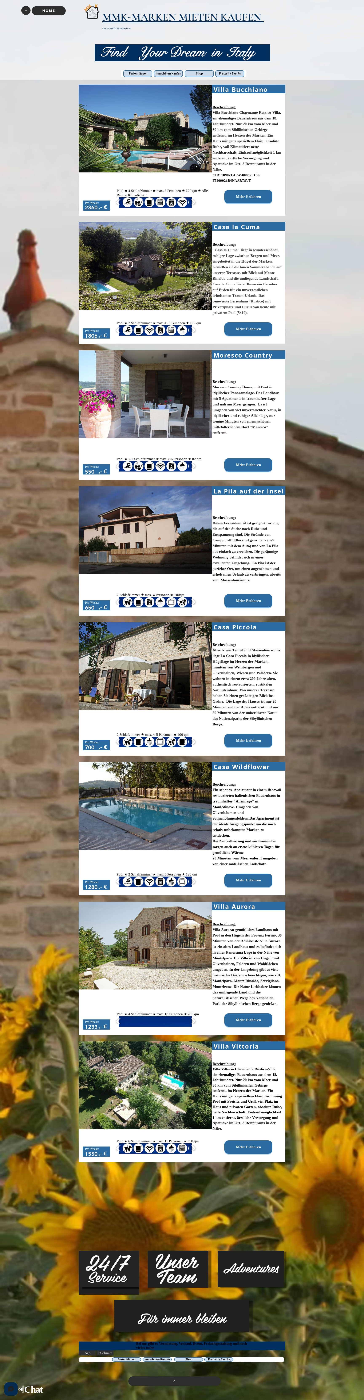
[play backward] (119, 202)
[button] (26, 10)
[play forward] (192, 202)
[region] (109, 1273)
